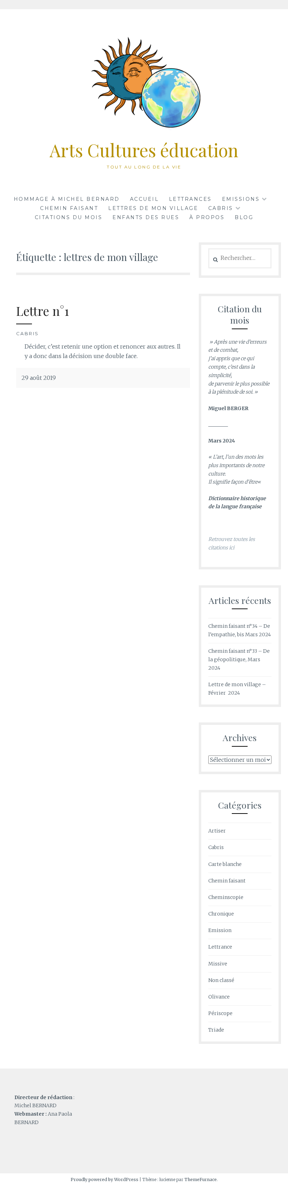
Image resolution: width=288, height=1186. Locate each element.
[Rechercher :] (239, 258)
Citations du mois (69, 217)
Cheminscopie (225, 897)
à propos (206, 217)
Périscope (220, 1013)
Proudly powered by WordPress (104, 1179)
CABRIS (220, 208)
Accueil (144, 199)
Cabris (27, 333)
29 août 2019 (38, 377)
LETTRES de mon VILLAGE (153, 208)
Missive (217, 964)
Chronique (221, 914)
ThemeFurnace (200, 1179)
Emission (219, 930)
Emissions (241, 199)
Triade (216, 1030)
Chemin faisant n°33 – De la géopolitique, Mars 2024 (239, 659)
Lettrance (220, 947)
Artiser (217, 831)
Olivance (219, 997)
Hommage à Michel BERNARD (67, 199)
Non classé (221, 980)
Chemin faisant (69, 208)
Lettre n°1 (42, 310)
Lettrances (190, 199)
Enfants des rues (145, 217)
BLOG (244, 217)
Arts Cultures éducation (144, 150)
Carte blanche (225, 864)
